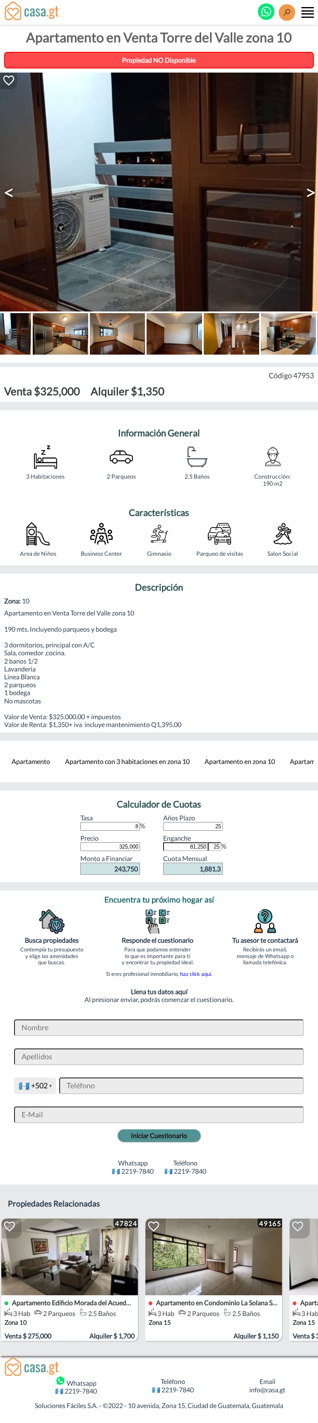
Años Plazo (179, 818)
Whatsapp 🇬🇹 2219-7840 (76, 1387)
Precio (89, 838)
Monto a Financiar (109, 863)
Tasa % (112, 821)
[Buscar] (287, 12)
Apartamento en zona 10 (240, 761)
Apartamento (31, 761)
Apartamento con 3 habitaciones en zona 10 (127, 761)
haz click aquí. (196, 974)
